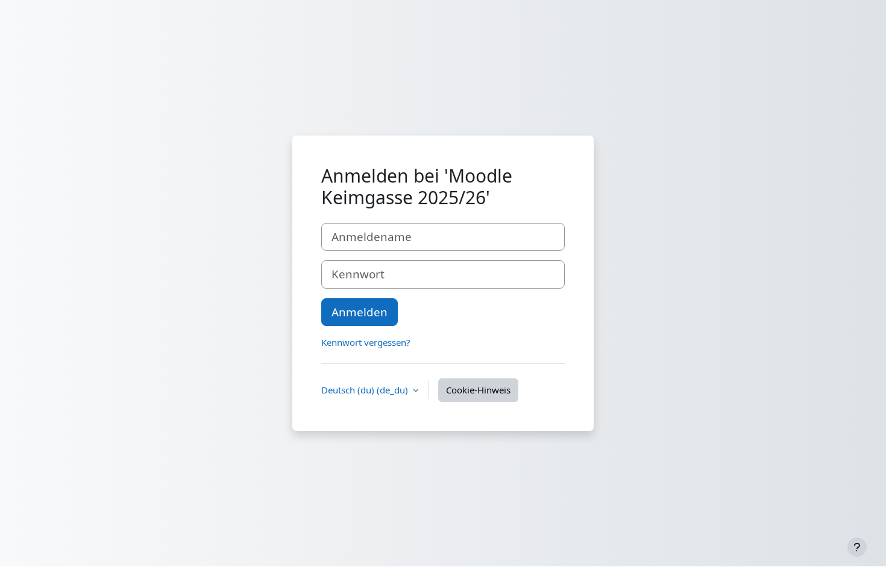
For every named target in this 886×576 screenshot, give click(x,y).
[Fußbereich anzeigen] (857, 547)
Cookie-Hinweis (478, 390)
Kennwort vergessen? (365, 342)
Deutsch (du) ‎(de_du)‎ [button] (365, 390)
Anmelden (359, 311)
